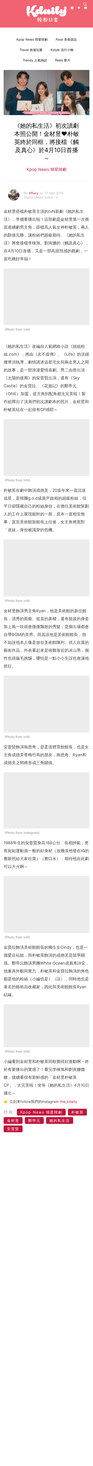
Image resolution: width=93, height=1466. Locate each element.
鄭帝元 (34, 1120)
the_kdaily (68, 1101)
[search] (85, 4)
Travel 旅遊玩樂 (31, 50)
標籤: (10, 1112)
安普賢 (13, 1129)
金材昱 (13, 1120)
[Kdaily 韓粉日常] (46, 14)
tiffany (34, 193)
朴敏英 (77, 1112)
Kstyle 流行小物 (62, 50)
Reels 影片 (62, 60)
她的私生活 (59, 1120)
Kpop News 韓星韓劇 (32, 39)
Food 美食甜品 (66, 39)
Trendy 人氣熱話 (35, 60)
